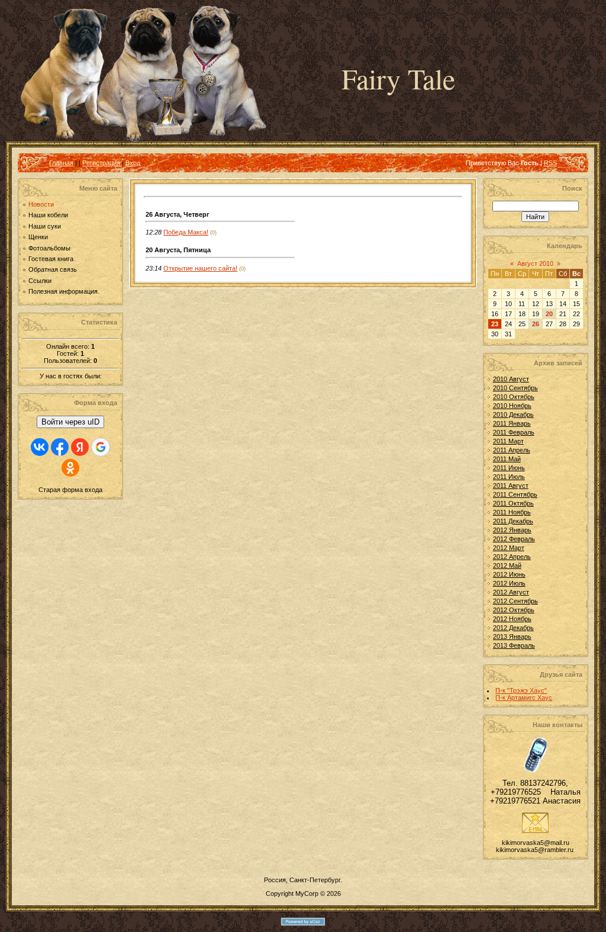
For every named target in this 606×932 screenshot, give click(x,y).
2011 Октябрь (513, 503)
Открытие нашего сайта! (200, 268)
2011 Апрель (511, 450)
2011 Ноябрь (512, 512)
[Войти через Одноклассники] (70, 468)
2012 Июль (509, 583)
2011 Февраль (513, 432)
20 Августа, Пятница (178, 249)
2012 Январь (512, 530)
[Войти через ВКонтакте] (40, 447)
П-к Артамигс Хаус (523, 697)
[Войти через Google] (100, 447)
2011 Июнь (509, 467)
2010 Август (511, 379)
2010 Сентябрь (515, 387)
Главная (61, 162)
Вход (132, 162)
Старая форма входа (70, 489)
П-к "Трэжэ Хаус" (521, 690)
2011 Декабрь (513, 521)
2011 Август (510, 485)
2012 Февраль (514, 538)
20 (549, 313)
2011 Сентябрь (515, 494)
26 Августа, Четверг (177, 214)
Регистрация (101, 162)
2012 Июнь (509, 574)
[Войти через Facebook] (60, 447)
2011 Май (507, 458)
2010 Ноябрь (512, 405)
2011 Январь (512, 423)
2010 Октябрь (513, 396)
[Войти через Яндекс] (80, 447)
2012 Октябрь (513, 609)
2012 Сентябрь (515, 601)
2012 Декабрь (513, 627)
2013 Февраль (514, 645)
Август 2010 (535, 263)
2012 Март (508, 547)
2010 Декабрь (513, 414)
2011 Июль (509, 476)
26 (535, 323)
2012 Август (511, 592)
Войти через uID (70, 421)
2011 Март (508, 441)
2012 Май (507, 565)
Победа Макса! (185, 232)
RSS (550, 162)
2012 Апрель (512, 556)
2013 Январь (512, 636)
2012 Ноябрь (512, 618)
